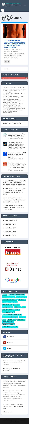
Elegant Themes (14, 420)
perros (5, 294)
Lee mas (7, 62)
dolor (5, 309)
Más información (8, 412)
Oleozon (16, 304)
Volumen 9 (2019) (8, 51)
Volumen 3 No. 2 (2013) (9, 231)
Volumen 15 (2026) (18, 138)
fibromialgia (22, 299)
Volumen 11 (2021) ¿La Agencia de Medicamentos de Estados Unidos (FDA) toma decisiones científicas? (14, 200)
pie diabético (21, 319)
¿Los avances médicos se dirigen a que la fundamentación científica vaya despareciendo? (17, 135)
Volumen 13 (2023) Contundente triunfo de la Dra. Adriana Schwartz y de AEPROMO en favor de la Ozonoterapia (14, 182)
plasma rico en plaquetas (10, 327)
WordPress (16, 422)
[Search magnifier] (26, 78)
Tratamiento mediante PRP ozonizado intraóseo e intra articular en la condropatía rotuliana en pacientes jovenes (16, 145)
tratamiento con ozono (10, 302)
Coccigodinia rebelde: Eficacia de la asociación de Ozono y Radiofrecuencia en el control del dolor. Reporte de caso (14, 44)
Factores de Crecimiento (9, 299)
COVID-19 (22, 317)
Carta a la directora (8, 297)
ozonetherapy (7, 317)
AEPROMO (13, 49)
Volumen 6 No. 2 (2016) (9, 228)
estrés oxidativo (21, 297)
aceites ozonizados (8, 324)
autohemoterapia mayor (16, 294)
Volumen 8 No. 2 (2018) (9, 224)
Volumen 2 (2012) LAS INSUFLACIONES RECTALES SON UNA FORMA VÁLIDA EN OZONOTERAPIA (13, 207)
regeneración (11, 319)
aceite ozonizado (8, 312)
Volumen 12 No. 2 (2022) (10, 220)
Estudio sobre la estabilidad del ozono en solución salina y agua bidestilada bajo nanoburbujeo (17, 155)
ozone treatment (14, 309)
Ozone (15, 317)
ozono (17, 307)
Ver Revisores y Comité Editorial (12, 123)
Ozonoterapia (8, 322)
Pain (24, 307)
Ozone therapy (7, 307)
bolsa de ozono (7, 304)
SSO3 (4, 319)
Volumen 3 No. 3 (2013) (9, 235)
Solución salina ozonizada (12, 314)
